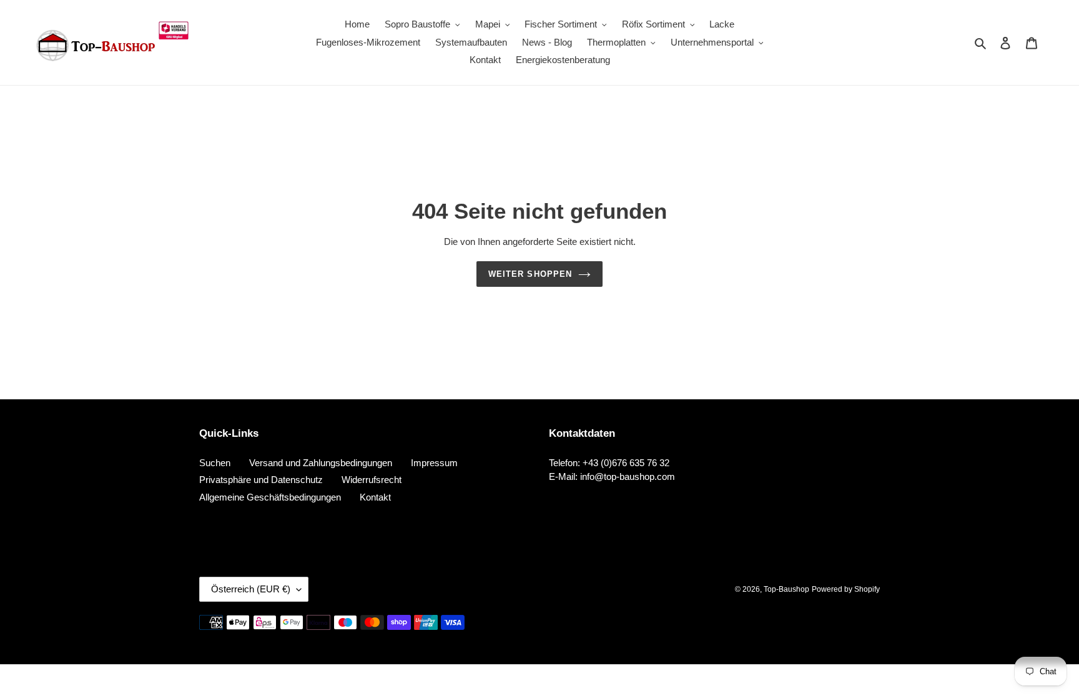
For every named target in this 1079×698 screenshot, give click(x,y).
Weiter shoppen (530, 274)
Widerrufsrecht (372, 479)
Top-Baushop (786, 589)
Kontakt (375, 497)
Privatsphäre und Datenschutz (261, 479)
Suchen (214, 462)
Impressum (434, 462)
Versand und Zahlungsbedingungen (320, 462)
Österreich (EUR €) (250, 589)
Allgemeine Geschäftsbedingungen (270, 497)
